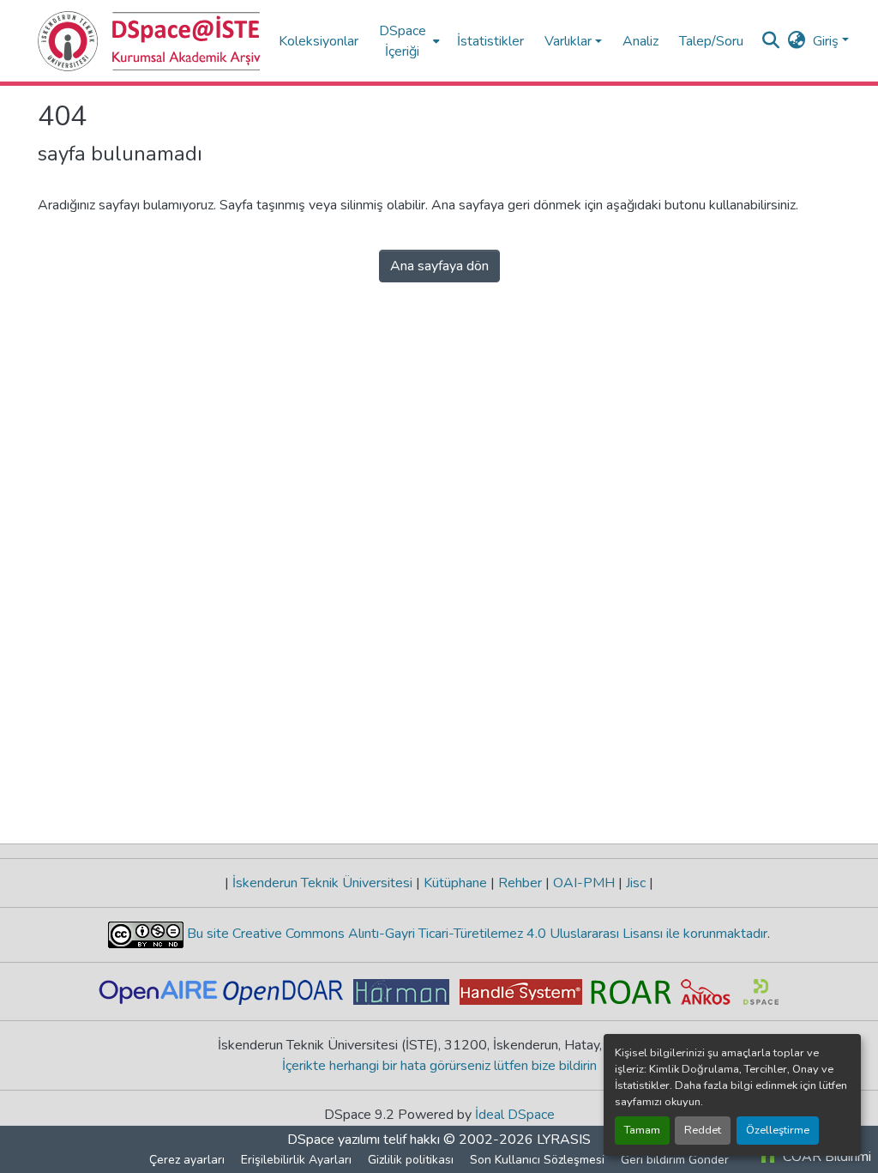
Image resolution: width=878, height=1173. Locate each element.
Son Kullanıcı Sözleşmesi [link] (537, 1160)
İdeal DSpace (515, 1114)
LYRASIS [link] (564, 1139)
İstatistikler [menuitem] (490, 41)
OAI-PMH (584, 883)
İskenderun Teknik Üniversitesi (322, 883)
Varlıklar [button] (568, 41)
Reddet (702, 1130)
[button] (150, 41)
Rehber (520, 883)
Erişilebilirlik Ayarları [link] (296, 1160)
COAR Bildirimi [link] (825, 1156)
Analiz (640, 41)
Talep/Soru (711, 41)
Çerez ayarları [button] (187, 1160)
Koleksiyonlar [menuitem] (318, 41)
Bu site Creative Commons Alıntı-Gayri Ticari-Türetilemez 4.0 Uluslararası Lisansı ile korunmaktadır (475, 933)
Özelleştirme (777, 1130)
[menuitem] (408, 41)
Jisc (635, 883)
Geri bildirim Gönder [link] (675, 1160)
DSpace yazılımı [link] (333, 1139)
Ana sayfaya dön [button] (439, 266)
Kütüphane (455, 883)
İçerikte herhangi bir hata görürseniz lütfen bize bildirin (439, 1065)
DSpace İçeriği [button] (402, 41)
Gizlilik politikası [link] (411, 1160)
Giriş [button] (827, 41)
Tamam (642, 1130)
